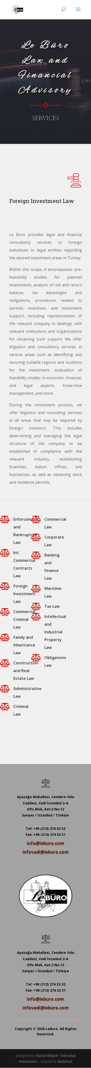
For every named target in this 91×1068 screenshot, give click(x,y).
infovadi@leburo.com (46, 852)
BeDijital (65, 1061)
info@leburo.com (45, 843)
